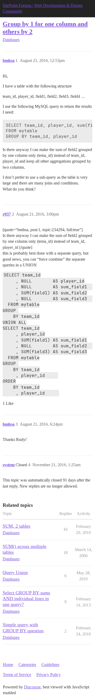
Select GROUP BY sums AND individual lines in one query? (26, 598)
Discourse (32, 687)
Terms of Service (17, 674)
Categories (27, 664)
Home (8, 664)
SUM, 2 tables (16, 526)
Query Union (15, 572)
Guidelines (50, 664)
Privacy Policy (48, 674)
